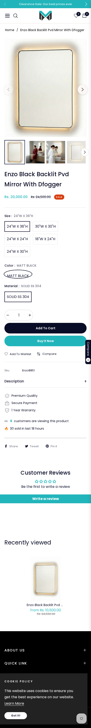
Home (9, 30)
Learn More (14, 703)
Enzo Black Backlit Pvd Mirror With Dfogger (45, 605)
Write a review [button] (45, 498)
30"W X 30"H (45, 226)
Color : (20, 265)
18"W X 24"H (45, 238)
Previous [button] (8, 89)
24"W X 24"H (17, 238)
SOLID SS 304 (18, 296)
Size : (18, 216)
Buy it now (45, 341)
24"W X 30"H (17, 251)
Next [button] (82, 89)
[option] (45, 88)
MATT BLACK (18, 275)
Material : (22, 286)
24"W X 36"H (17, 226)
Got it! (15, 715)
